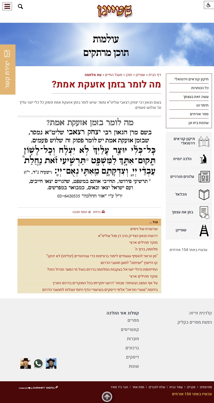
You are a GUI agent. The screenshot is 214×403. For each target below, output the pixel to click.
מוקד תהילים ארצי (143, 242)
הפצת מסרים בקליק (194, 322)
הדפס (97, 212)
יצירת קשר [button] (7, 75)
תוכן (129, 74)
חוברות (133, 339)
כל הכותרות (200, 88)
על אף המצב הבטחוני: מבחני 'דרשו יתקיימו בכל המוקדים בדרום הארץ (105, 283)
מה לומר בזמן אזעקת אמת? (106, 84)
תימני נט (202, 105)
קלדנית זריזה (200, 313)
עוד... (153, 222)
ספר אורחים (199, 114)
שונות (134, 366)
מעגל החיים (113, 74)
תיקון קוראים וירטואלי (192, 79)
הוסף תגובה (80, 212)
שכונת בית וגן (199, 123)
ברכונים (132, 348)
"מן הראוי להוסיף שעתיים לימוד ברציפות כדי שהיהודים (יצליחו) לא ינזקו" (102, 256)
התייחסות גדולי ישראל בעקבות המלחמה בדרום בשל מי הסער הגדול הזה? (102, 269)
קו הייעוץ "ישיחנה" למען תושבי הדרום (129, 263)
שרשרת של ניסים (144, 229)
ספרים (133, 320)
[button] (20, 6)
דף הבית (155, 74)
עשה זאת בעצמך (196, 97)
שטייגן (140, 74)
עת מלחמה (93, 74)
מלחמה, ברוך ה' (146, 249)
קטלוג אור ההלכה (123, 313)
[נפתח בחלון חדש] (51, 363)
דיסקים (132, 357)
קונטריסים (130, 330)
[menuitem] (189, 79)
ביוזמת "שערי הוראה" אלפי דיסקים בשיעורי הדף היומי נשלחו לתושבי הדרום (100, 290)
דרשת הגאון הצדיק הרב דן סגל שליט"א (128, 236)
